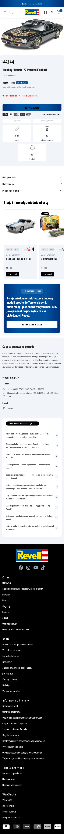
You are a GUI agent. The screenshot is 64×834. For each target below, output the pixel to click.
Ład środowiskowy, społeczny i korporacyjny (22, 588)
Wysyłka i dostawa (11, 650)
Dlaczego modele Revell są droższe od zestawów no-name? (28, 466)
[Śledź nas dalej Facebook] (20, 567)
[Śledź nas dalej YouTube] (35, 567)
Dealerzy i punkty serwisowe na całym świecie (23, 741)
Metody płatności (10, 656)
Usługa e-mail (8, 779)
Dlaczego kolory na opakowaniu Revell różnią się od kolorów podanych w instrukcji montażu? (27, 446)
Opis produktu (9, 177)
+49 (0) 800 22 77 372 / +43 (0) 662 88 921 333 (25, 389)
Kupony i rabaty (9, 679)
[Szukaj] (11, 12)
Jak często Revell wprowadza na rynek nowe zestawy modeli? (28, 456)
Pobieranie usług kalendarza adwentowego (22, 717)
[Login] (52, 12)
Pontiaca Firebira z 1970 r (18, 258)
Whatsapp (7, 800)
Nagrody (6, 606)
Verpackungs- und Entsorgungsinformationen (23, 758)
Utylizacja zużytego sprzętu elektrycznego (22, 752)
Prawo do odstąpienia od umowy (17, 644)
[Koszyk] (58, 12)
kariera (5, 612)
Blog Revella (8, 805)
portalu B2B (8, 673)
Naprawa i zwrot (10, 706)
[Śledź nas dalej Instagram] (28, 567)
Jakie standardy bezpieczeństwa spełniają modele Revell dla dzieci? (30, 528)
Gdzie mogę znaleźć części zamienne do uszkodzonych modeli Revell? (29, 476)
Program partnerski (11, 817)
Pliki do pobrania (10, 190)
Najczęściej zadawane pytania (23, 423)
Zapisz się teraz (32, 324)
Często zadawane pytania (14, 723)
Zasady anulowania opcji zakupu (17, 667)
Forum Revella (9, 811)
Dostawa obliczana (24, 87)
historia (5, 600)
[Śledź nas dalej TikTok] (43, 567)
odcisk (5, 618)
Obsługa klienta (38, 356)
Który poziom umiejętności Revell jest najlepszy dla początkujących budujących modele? (28, 435)
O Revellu (6, 583)
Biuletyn (6, 685)
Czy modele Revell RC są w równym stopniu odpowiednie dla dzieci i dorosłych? (29, 497)
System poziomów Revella (14, 729)
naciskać (6, 594)
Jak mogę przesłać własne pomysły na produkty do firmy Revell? (29, 518)
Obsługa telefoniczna (12, 785)
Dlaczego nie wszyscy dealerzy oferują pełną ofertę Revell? (28, 507)
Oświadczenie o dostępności (15, 629)
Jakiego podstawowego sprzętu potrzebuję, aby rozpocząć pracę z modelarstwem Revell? (26, 487)
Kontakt (10, 408)
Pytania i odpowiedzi (12, 773)
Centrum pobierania (11, 711)
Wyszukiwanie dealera (12, 746)
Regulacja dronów (10, 735)
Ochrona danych (9, 623)
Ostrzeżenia (8, 183)
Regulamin (7, 662)
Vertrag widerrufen (11, 691)
